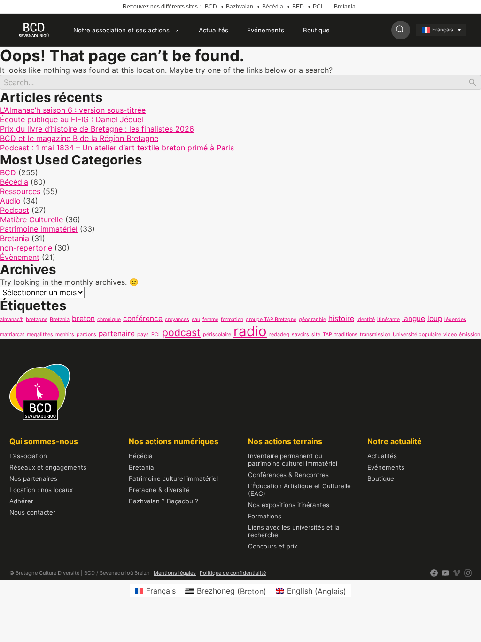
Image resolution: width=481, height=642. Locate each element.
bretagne (36, 319)
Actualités (213, 30)
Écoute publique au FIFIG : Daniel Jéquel (71, 119)
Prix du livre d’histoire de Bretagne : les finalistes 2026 (97, 128)
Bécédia (272, 6)
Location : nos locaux (41, 489)
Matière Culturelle (31, 219)
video (450, 334)
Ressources (20, 191)
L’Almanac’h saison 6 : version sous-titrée (73, 110)
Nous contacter (32, 512)
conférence (143, 318)
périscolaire (217, 334)
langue (413, 318)
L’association (28, 456)
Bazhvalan (239, 6)
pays (143, 334)
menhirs (64, 334)
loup (434, 318)
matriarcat (12, 334)
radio (250, 331)
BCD (211, 6)
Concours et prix (272, 546)
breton (83, 318)
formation (232, 319)
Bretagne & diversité (159, 489)
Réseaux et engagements (47, 467)
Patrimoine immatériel (39, 229)
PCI (317, 6)
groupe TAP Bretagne (271, 319)
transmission (375, 334)
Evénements (265, 30)
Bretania (345, 6)
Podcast (14, 210)
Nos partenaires (33, 478)
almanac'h (11, 319)
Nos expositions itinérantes (288, 505)
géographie (312, 319)
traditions (345, 334)
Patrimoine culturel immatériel (173, 478)
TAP (327, 334)
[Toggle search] (400, 30)
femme (210, 319)
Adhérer (21, 501)
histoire (341, 318)
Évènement (19, 257)
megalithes (40, 334)
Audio (10, 200)
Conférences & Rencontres (288, 474)
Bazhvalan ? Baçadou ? (163, 501)
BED (298, 6)
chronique (109, 319)
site (315, 334)
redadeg (279, 334)
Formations (264, 516)
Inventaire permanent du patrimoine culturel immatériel (292, 459)
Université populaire (417, 334)
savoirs (300, 334)
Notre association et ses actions (121, 30)
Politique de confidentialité (233, 573)
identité (366, 319)
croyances (177, 319)
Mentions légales (175, 573)
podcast (181, 332)
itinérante (388, 319)
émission (469, 334)
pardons (86, 334)
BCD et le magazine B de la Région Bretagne (79, 138)
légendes (455, 319)
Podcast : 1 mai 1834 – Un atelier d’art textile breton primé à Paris (117, 147)
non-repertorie (26, 247)
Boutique (316, 30)
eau (196, 319)
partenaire (117, 333)
